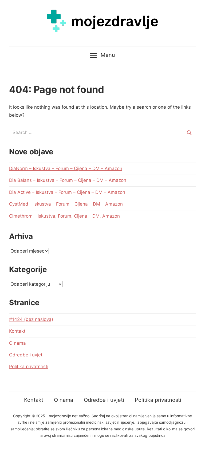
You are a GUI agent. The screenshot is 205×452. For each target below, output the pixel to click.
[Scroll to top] (196, 443)
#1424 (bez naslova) (31, 319)
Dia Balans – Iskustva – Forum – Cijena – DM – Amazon (67, 180)
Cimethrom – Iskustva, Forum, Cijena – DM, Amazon (64, 216)
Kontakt (17, 331)
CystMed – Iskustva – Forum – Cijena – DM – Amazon (66, 204)
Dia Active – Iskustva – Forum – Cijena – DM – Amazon (67, 192)
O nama (17, 343)
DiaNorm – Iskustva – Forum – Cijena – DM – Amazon (65, 168)
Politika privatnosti (28, 366)
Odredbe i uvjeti (26, 354)
